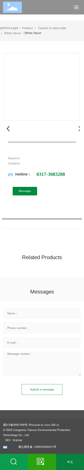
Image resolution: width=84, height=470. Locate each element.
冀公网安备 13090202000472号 (37, 446)
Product (27, 28)
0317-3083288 (50, 174)
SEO (8, 440)
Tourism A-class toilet (52, 28)
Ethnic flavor (12, 33)
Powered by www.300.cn (44, 424)
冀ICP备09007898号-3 (16, 424)
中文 (70, 462)
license (17, 440)
